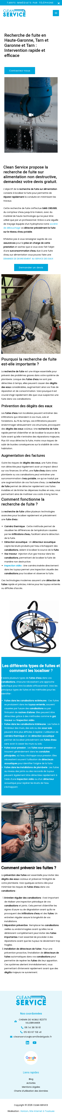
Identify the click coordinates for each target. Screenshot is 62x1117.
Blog (31, 1079)
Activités (31, 1083)
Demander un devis (31, 267)
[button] (19, 70)
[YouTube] (34, 1043)
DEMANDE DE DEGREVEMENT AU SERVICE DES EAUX (28, 258)
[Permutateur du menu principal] (56, 13)
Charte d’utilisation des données (31, 1090)
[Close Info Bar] (58, 3)
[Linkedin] (27, 1043)
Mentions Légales (31, 1086)
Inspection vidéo (13, 565)
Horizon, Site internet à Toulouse (37, 1111)
